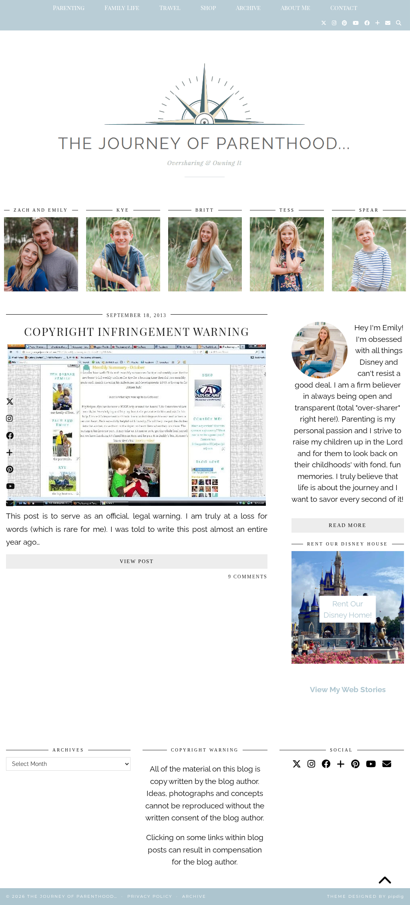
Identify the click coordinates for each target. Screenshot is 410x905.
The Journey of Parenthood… (72, 896)
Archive (248, 8)
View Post (137, 561)
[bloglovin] (341, 764)
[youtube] (371, 764)
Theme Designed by (365, 896)
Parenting (68, 8)
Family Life (122, 8)
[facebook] (326, 764)
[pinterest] (355, 764)
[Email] (387, 22)
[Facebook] (367, 22)
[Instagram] (334, 22)
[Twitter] (323, 22)
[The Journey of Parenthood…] (205, 111)
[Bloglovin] (377, 22)
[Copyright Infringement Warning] (137, 503)
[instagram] (311, 764)
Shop (208, 8)
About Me (295, 8)
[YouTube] (356, 22)
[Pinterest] (344, 22)
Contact (343, 8)
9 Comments (247, 577)
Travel (170, 8)
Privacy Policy (149, 896)
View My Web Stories (348, 689)
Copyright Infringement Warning (136, 331)
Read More (347, 525)
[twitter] (296, 764)
